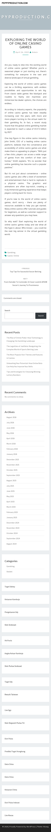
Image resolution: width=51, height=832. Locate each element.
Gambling (11, 252)
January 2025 (12, 517)
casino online (13, 255)
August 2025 (11, 480)
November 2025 (13, 465)
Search (7, 310)
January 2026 (12, 454)
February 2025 (12, 512)
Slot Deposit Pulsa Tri (15, 723)
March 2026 (11, 443)
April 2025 (11, 501)
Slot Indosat (10, 625)
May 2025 (10, 496)
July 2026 (10, 422)
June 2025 (11, 491)
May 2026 (10, 433)
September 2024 (13, 538)
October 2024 (12, 533)
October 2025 (12, 470)
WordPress (31, 827)
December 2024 (13, 522)
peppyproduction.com (15, 2)
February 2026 (12, 449)
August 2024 (11, 544)
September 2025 (13, 475)
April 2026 (11, 438)
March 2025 (11, 507)
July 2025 (10, 486)
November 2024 (13, 528)
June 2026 (11, 428)
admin (35, 52)
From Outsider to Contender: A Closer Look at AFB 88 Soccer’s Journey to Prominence (25, 282)
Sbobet (9, 571)
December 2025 (13, 459)
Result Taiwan (11, 694)
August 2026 (11, 417)
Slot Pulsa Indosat (13, 666)
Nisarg (46, 827)
